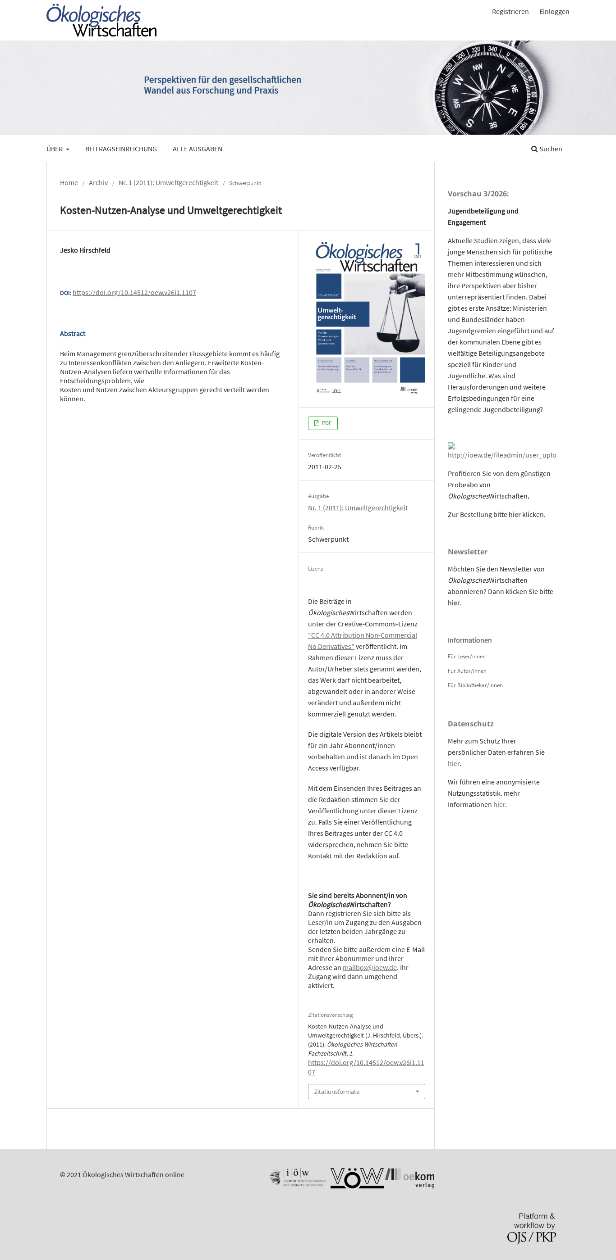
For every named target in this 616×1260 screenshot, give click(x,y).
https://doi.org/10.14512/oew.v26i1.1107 (134, 292)
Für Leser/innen (467, 656)
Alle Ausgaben (197, 148)
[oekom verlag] (409, 1185)
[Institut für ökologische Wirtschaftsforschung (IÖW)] (296, 1185)
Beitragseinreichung (121, 148)
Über (55, 148)
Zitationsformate (336, 1092)
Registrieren (510, 11)
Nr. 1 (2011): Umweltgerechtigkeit (168, 182)
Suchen (550, 148)
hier (515, 514)
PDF (326, 423)
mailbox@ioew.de (370, 967)
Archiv (98, 182)
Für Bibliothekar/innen (475, 685)
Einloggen (554, 11)
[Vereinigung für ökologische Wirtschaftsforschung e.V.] (357, 1185)
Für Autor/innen (467, 671)
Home (69, 182)
